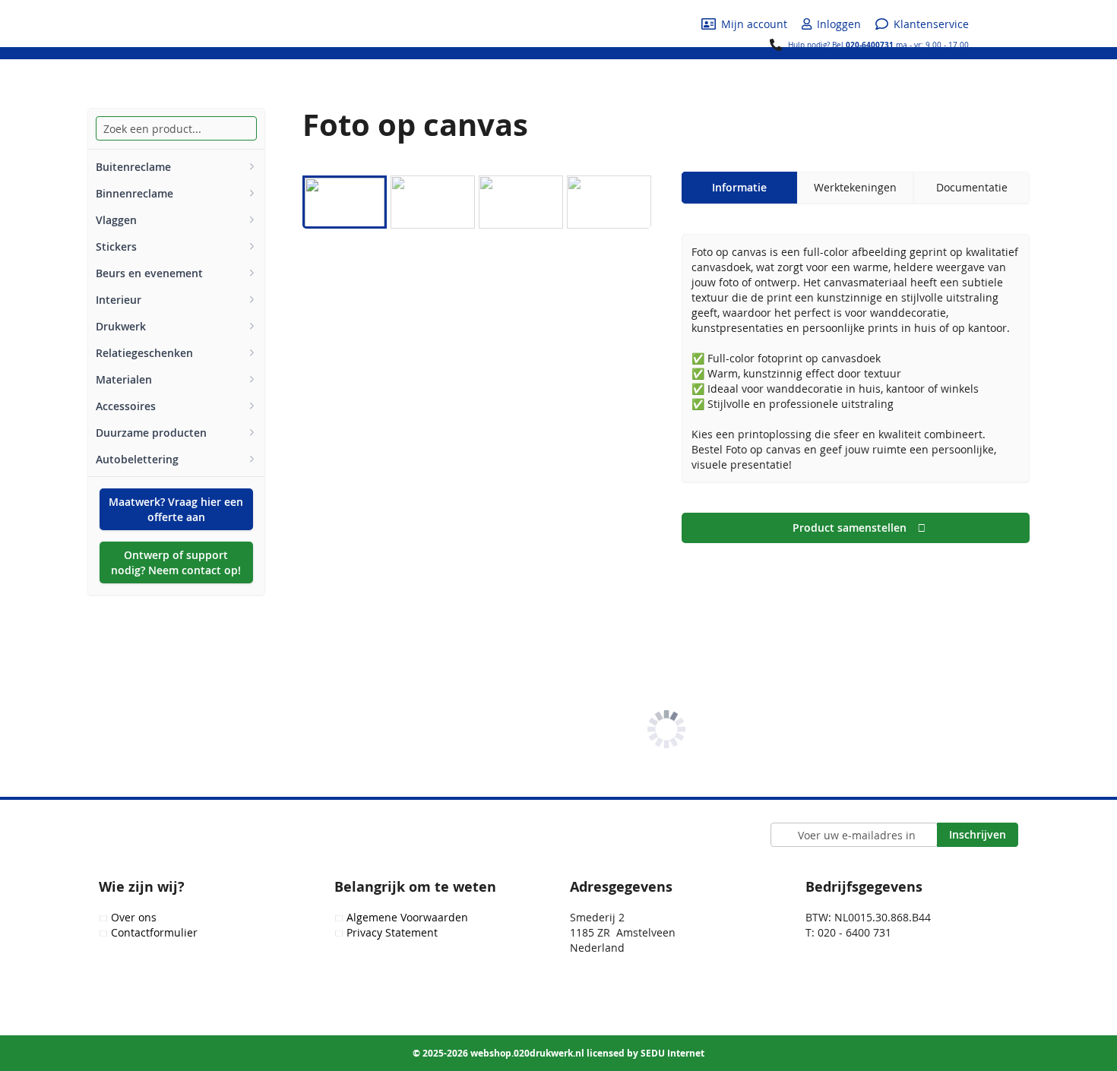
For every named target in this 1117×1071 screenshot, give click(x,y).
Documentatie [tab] (972, 187)
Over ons (134, 917)
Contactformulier (154, 932)
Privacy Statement (392, 932)
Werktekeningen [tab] (855, 187)
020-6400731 (870, 44)
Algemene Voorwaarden (407, 917)
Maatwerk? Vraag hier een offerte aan (176, 509)
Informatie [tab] (739, 187)
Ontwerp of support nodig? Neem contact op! (176, 562)
